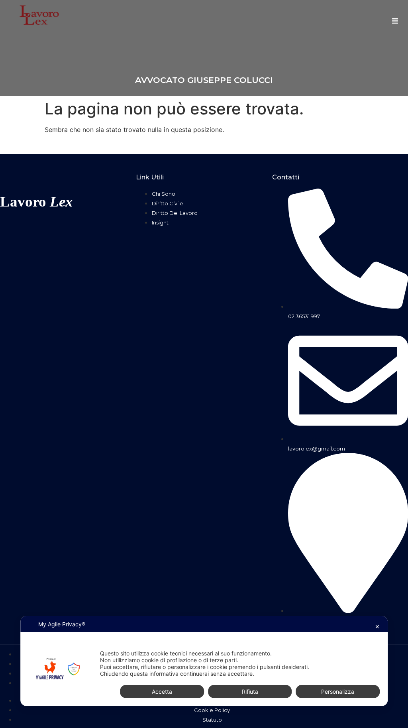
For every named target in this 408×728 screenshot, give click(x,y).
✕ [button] (377, 626)
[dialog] (204, 661)
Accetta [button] (162, 691)
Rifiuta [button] (250, 691)
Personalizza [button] (337, 691)
